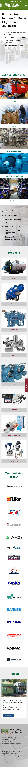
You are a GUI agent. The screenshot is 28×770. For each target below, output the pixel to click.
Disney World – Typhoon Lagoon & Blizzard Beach (12, 701)
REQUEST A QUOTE (26, 385)
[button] (1, 699)
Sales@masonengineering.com (11, 744)
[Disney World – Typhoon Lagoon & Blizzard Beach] (14, 688)
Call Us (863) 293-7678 (14, 2)
